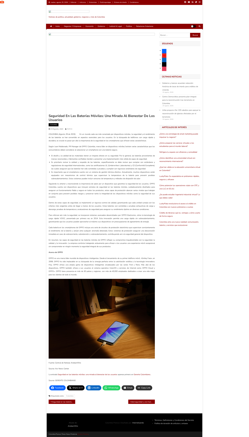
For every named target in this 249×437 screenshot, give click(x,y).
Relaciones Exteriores (144, 26)
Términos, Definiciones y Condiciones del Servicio (174, 420)
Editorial (73, 2)
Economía (89, 26)
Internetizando (138, 423)
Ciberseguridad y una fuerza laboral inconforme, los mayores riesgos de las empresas (142, 402)
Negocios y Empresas (72, 26)
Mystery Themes (83, 434)
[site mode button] (193, 26)
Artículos (82, 2)
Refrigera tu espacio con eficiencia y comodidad (178, 152)
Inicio (58, 26)
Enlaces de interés (120, 2)
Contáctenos (134, 2)
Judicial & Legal (115, 26)
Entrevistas (93, 2)
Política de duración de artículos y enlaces (171, 423)
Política (129, 26)
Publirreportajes (105, 2)
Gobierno (101, 26)
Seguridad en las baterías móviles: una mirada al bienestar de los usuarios (87, 374)
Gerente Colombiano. (142, 374)
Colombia (53, 125)
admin (69, 129)
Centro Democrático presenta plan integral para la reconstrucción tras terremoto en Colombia (179, 100)
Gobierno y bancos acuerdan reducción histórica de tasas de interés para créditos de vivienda (180, 86)
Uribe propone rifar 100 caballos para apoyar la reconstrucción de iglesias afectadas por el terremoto (181, 113)
